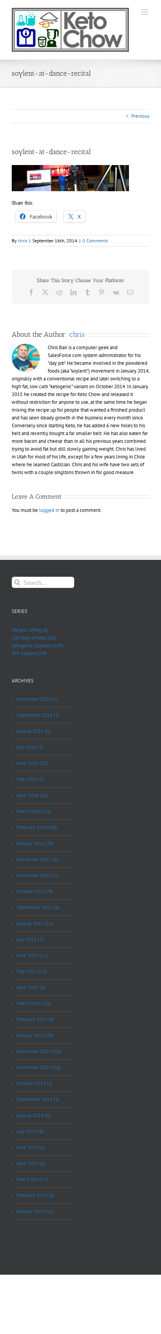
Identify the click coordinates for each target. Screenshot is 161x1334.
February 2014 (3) (35, 1195)
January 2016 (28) (35, 843)
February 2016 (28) (36, 827)
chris (22, 240)
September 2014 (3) (37, 1099)
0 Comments (95, 240)
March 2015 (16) (33, 1003)
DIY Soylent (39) (29, 653)
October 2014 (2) (34, 1083)
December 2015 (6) (37, 859)
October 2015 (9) (34, 891)
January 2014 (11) (35, 1211)
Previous (140, 116)
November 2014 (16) (38, 1067)
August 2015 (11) (34, 923)
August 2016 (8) (33, 731)
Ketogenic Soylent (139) (37, 645)
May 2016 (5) (30, 779)
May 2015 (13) (31, 971)
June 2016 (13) (32, 763)
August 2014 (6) (33, 1115)
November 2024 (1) (37, 699)
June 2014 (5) (30, 1147)
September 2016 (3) (37, 715)
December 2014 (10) (38, 1051)
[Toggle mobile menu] (145, 12)
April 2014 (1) (31, 1163)
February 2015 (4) (35, 1019)
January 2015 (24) (35, 1035)
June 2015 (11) (32, 955)
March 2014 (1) (32, 1179)
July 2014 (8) (30, 1131)
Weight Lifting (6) (30, 630)
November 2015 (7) (37, 875)
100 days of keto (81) (34, 637)
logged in (49, 510)
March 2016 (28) (33, 811)
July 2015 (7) (30, 939)
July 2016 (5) (30, 747)
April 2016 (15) (32, 795)
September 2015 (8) (37, 907)
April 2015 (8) (31, 987)
